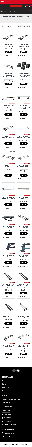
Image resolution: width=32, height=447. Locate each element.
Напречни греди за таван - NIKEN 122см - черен (23, 286)
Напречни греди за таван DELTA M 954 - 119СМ (23, 347)
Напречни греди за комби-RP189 (8, 227)
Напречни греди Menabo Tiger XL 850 (8, 137)
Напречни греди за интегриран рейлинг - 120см (23, 167)
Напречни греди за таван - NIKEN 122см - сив (8, 286)
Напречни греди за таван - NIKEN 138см (8, 315)
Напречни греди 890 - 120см (8, 106)
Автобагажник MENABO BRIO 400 (8, 45)
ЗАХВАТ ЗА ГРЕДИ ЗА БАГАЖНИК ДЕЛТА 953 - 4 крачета (23, 75)
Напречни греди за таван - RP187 (8, 346)
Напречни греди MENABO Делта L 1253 (23, 137)
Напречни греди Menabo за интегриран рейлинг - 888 (8, 167)
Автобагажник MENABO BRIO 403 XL (23, 45)
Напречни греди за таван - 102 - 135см (23, 227)
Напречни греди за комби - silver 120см (8, 198)
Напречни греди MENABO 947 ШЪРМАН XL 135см (23, 107)
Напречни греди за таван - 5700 (23, 256)
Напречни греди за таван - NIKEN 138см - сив (23, 316)
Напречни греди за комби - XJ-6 (23, 198)
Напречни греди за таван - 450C (8, 256)
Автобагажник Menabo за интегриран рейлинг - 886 (8, 76)
